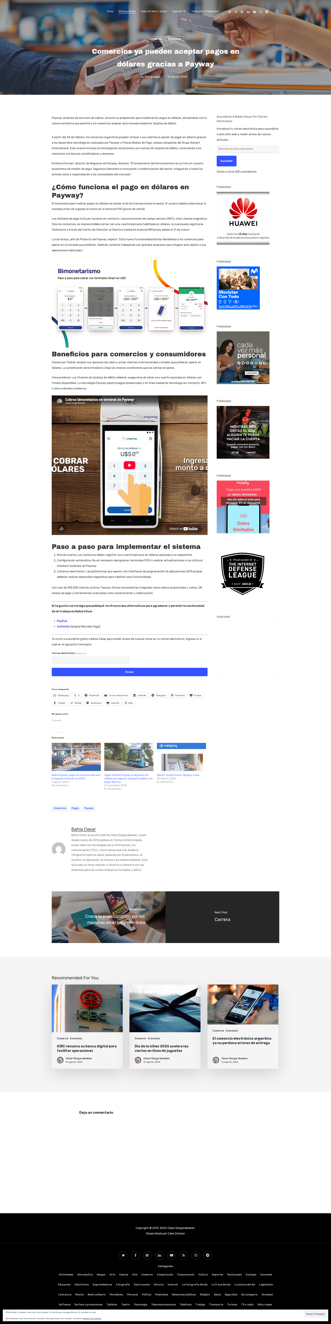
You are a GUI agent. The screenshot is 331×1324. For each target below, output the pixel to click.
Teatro (125, 1304)
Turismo (232, 1304)
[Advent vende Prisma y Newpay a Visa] (181, 757)
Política (146, 1294)
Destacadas (234, 1274)
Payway (89, 808)
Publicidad (161, 1294)
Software (65, 1304)
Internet (173, 1284)
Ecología (251, 1274)
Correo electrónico (69, 653)
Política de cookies (92, 1318)
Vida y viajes (264, 1304)
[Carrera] (222, 917)
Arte (112, 1274)
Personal (132, 1294)
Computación (165, 1274)
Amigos (101, 1274)
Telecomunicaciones (163, 1304)
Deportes (217, 1274)
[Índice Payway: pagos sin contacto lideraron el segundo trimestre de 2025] (76, 757)
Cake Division (176, 1233)
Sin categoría (249, 1294)
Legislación (266, 1284)
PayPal (62, 621)
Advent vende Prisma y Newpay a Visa (178, 775)
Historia (159, 1284)
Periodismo (116, 1294)
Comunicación (185, 1274)
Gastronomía (142, 1284)
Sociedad (267, 1294)
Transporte (216, 1304)
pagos (75, 808)
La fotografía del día (195, 1284)
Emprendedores (102, 1284)
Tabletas (112, 1304)
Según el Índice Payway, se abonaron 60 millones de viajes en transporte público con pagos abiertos (128, 779)
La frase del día (221, 1284)
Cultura (203, 1274)
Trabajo (200, 1304)
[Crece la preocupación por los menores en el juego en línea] (109, 917)
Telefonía (186, 1304)
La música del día (244, 1284)
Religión (205, 1294)
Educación (64, 1284)
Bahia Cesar (152, 76)
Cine (134, 1274)
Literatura (64, 1294)
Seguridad (231, 1294)
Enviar (129, 672)
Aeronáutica (85, 1274)
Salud (217, 1294)
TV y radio (247, 1304)
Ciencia (123, 1274)
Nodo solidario (97, 1294)
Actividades (66, 1274)
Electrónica (82, 1284)
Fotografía (123, 1284)
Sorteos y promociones (88, 1304)
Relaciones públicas (184, 1294)
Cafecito (63, 626)
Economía (175, 38)
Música (79, 1294)
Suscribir (226, 161)
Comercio (155, 38)
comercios (59, 808)
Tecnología (140, 1304)
